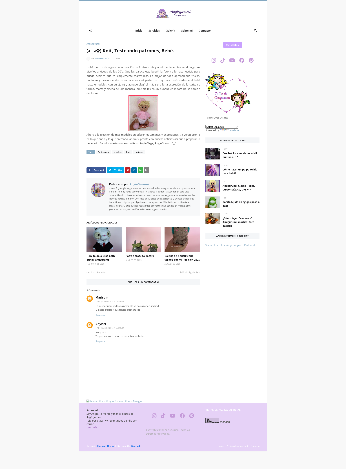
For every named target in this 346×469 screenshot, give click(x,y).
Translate (233, 130)
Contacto (255, 446)
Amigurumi (93, 43)
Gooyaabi (136, 446)
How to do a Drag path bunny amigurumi (100, 257)
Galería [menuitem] (170, 30)
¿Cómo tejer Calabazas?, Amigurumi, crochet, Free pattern (238, 221)
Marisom (102, 297)
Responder (101, 314)
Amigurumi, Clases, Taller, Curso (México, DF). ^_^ (239, 187)
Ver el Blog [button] (232, 44)
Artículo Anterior (97, 272)
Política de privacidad (237, 446)
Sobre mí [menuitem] (187, 30)
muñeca (139, 152)
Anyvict (101, 324)
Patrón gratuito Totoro (140, 256)
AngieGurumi (102, 58)
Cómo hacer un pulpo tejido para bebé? (240, 171)
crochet (118, 152)
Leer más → (93, 427)
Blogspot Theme (105, 446)
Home (221, 446)
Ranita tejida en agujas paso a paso (241, 203)
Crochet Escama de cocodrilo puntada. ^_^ (240, 155)
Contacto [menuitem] (205, 30)
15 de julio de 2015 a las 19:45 (110, 301)
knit (128, 152)
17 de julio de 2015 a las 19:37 (110, 328)
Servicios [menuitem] (154, 30)
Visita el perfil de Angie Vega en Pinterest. (230, 245)
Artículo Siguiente (189, 272)
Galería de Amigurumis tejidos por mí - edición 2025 (182, 257)
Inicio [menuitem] (138, 30)
